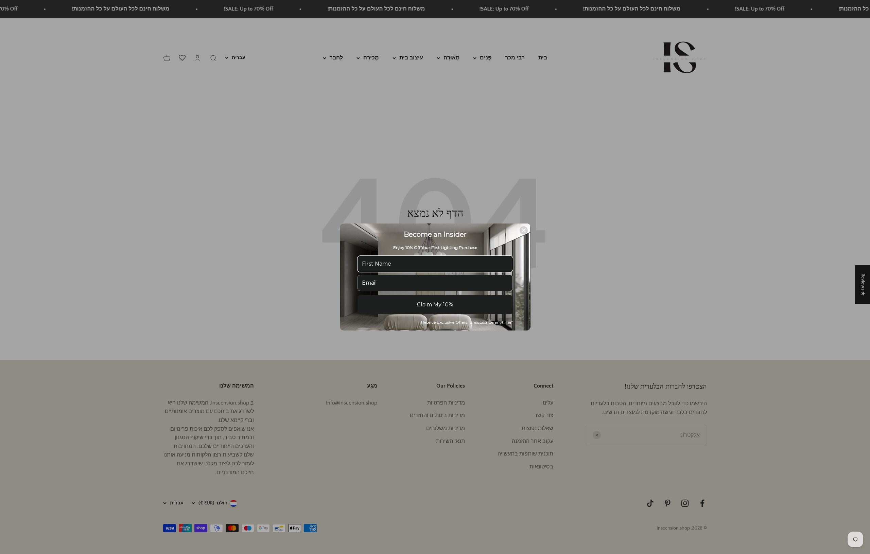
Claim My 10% (435, 304)
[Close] (524, 230)
